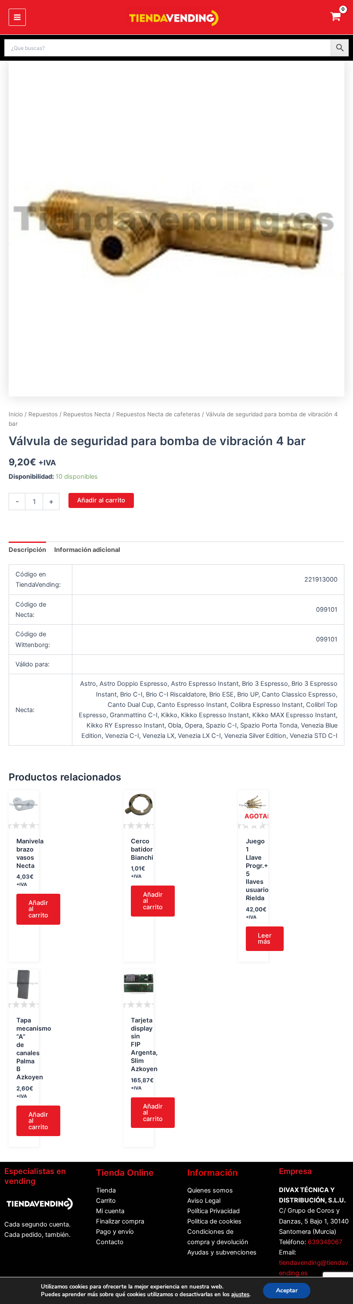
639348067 (325, 1242)
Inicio (16, 414)
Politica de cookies (214, 1221)
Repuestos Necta (87, 414)
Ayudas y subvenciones (222, 1252)
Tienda (106, 1190)
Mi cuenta (110, 1211)
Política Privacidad (213, 1211)
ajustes (240, 1294)
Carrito (106, 1201)
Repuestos (43, 414)
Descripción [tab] (27, 550)
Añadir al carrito (101, 500)
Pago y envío (115, 1232)
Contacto (110, 1242)
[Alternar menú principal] (17, 17)
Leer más (265, 939)
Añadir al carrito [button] (38, 909)
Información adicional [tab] (87, 550)
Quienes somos (210, 1190)
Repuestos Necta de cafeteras (158, 414)
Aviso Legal (203, 1201)
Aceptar (286, 1290)
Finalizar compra (120, 1221)
